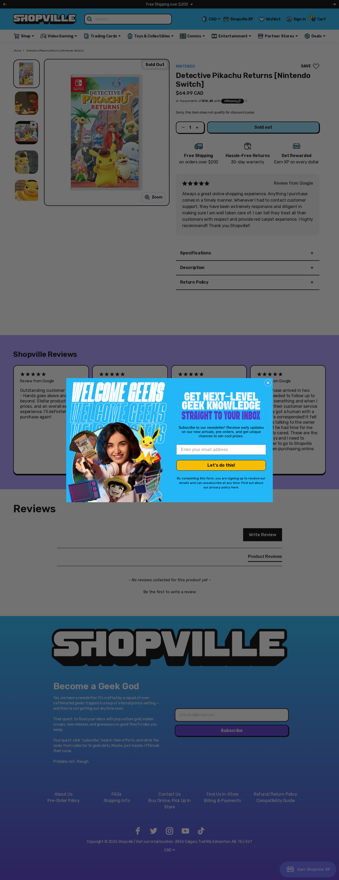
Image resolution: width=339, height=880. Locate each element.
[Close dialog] (268, 382)
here (234, 487)
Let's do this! (221, 465)
